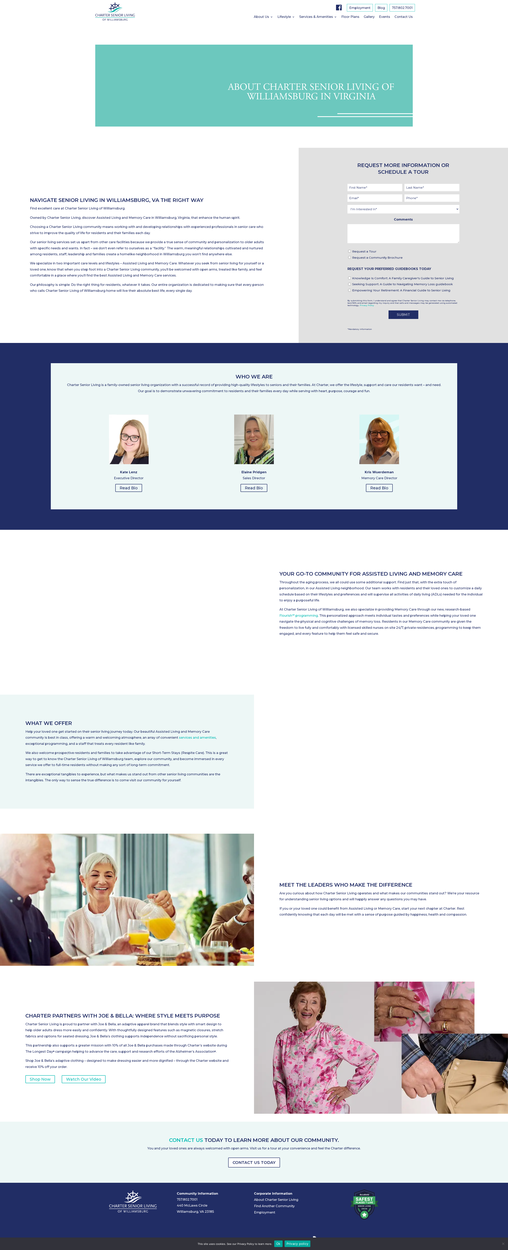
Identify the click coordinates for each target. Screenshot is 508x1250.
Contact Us (403, 17)
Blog (381, 8)
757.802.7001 (402, 8)
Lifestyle (284, 17)
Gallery (369, 17)
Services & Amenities (316, 17)
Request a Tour (364, 251)
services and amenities (197, 737)
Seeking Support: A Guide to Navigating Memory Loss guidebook (402, 284)
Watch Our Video (83, 1079)
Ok (278, 1244)
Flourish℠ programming (298, 615)
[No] (503, 1244)
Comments (403, 219)
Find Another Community (274, 1206)
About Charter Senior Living (276, 1200)
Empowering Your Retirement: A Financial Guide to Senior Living (401, 290)
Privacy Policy (367, 305)
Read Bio (129, 488)
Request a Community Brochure (377, 257)
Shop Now (40, 1079)
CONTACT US (186, 1140)
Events (384, 17)
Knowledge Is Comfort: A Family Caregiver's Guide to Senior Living (403, 278)
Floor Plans (350, 17)
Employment (359, 8)
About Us (261, 17)
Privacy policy (298, 1244)
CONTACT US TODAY (254, 1162)
